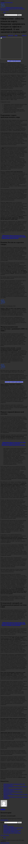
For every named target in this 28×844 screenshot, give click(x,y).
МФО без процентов (8, 826)
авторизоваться (4, 820)
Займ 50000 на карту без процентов (12, 830)
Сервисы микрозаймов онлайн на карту (13, 827)
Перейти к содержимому (7, 2)
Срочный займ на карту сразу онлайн (14, 382)
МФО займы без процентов (14, 61)
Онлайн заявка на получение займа (12, 832)
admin (16, 35)
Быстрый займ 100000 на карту (11, 831)
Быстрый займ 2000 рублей (10, 829)
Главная (5, 825)
